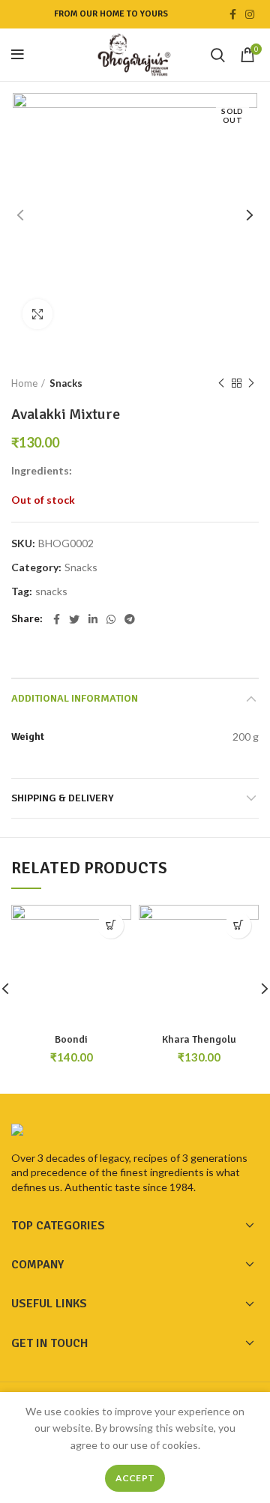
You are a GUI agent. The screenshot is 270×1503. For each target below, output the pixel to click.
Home (24, 383)
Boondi (71, 1039)
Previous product (221, 383)
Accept (135, 1478)
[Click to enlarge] (37, 314)
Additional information (74, 698)
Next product (251, 383)
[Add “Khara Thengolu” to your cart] (238, 925)
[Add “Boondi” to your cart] (111, 925)
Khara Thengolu (199, 1039)
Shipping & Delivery (62, 798)
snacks (51, 591)
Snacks (66, 383)
